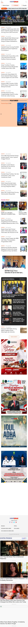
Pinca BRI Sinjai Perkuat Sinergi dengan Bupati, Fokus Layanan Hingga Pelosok (9, 157)
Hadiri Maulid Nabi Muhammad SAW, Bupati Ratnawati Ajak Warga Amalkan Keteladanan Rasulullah (9, 40)
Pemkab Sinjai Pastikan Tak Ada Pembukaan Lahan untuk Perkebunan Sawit (10, 175)
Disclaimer (16, 528)
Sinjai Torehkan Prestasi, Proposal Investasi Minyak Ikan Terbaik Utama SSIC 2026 (9, 67)
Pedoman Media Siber (6, 528)
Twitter (14, 524)
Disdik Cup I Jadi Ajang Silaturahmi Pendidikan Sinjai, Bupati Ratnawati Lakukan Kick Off (13, 21)
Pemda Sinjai (4, 103)
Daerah (2, 211)
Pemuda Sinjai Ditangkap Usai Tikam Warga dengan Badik (13, 296)
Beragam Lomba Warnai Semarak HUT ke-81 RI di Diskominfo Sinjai (8, 166)
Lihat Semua (23, 200)
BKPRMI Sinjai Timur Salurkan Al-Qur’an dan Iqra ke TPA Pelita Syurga (13, 272)
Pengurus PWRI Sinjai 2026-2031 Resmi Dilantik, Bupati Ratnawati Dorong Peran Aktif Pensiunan (10, 31)
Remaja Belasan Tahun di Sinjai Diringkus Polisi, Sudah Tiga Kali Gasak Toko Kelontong (19, 301)
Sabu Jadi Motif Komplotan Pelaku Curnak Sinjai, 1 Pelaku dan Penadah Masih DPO (19, 314)
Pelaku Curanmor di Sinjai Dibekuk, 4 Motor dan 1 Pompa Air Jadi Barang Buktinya (19, 320)
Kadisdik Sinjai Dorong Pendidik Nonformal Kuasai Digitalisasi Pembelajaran (10, 48)
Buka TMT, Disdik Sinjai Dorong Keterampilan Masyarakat (10, 193)
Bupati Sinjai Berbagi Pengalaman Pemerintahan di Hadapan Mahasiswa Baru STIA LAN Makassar (9, 222)
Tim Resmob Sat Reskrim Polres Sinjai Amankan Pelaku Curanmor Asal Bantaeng (19, 307)
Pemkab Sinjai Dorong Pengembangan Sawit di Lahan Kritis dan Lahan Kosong (9, 94)
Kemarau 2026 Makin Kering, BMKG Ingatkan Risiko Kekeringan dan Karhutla (9, 330)
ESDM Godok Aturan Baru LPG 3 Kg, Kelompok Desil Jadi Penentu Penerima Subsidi (9, 57)
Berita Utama (6, 5)
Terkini (16, 5)
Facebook (10, 524)
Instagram (12, 524)
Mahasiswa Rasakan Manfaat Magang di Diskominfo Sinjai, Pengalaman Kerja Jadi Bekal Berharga (9, 249)
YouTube (16, 524)
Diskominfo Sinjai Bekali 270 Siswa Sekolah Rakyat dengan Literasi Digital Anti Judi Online (9, 76)
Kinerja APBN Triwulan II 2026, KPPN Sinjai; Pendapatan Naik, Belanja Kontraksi (9, 85)
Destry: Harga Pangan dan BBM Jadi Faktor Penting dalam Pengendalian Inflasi (10, 240)
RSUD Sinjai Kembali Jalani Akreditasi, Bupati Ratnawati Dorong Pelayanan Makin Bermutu (8, 185)
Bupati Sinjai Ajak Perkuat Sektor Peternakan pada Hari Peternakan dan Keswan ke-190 (9, 231)
